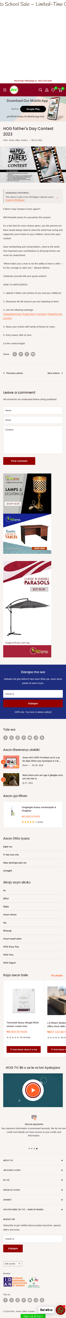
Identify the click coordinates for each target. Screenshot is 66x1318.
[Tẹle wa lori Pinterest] (23, 737)
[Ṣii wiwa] (40, 90)
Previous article (14, 373)
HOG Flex (8, 954)
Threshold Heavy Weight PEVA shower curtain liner (23, 1024)
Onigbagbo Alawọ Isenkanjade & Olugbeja (39, 809)
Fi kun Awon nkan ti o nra (23, 1049)
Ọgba (6, 906)
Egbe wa (7, 846)
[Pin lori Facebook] (14, 354)
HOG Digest (9, 962)
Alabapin (33, 703)
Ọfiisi (6, 898)
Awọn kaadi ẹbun (12, 938)
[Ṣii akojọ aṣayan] (4, 90)
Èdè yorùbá (10, 1264)
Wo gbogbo (57, 975)
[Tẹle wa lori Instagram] (17, 737)
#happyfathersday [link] (12, 314)
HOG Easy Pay (11, 946)
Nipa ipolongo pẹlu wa (14, 862)
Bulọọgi (7, 930)
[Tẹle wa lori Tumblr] (42, 737)
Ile (4, 890)
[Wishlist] (53, 90)
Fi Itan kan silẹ (11, 854)
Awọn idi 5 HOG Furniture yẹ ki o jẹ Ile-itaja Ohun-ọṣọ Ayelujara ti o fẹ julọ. (41, 759)
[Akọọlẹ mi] (46, 90)
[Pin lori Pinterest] (21, 354)
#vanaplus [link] (41, 314)
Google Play (33, 109)
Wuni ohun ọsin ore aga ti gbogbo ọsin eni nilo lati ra (42, 777)
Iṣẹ (4, 922)
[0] (60, 90)
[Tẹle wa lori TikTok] (36, 737)
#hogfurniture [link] (29, 314)
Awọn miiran (9, 914)
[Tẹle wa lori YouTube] (30, 737)
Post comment (19, 461)
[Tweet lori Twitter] (27, 354)
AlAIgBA (7, 870)
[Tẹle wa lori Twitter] (11, 737)
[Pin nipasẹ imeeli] (33, 354)
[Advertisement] (33, 43)
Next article (54, 373)
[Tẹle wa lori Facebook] (5, 737)
